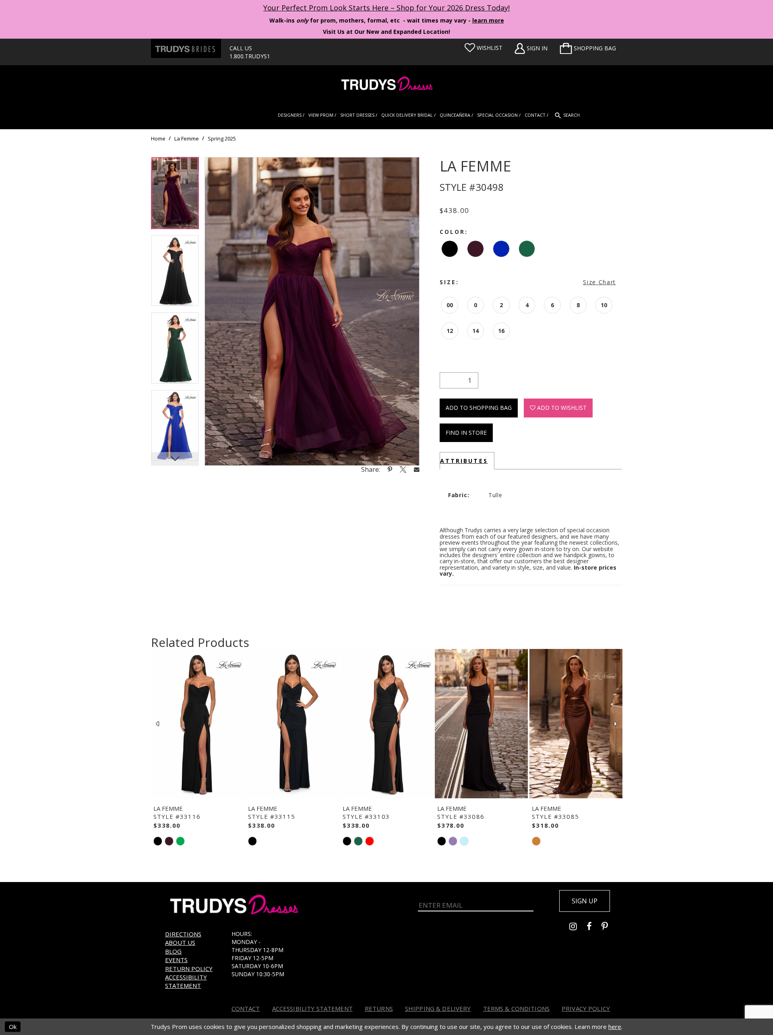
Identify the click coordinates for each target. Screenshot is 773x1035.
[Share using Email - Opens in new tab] (417, 469)
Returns (379, 1008)
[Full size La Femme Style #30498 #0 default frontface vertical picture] (312, 311)
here (614, 1027)
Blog (173, 951)
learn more (488, 20)
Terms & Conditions (516, 1008)
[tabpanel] (175, 196)
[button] (588, 48)
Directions (183, 934)
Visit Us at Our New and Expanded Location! (386, 31)
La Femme (186, 138)
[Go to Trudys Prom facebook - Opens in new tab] (594, 927)
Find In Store (466, 432)
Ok (13, 1027)
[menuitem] (588, 48)
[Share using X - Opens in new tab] (403, 469)
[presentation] (197, 724)
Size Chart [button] (599, 282)
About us (180, 942)
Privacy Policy (586, 1008)
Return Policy (189, 969)
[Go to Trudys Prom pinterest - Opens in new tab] (608, 927)
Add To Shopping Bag (479, 407)
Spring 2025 (222, 138)
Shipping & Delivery (438, 1008)
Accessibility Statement (186, 981)
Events (176, 960)
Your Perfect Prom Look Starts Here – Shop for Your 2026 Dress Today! (386, 7)
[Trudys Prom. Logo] (386, 84)
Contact (245, 1008)
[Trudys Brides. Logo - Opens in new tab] (186, 48)
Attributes (464, 461)
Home (158, 138)
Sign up (584, 901)
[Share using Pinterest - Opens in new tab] (390, 469)
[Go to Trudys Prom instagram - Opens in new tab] (578, 927)
